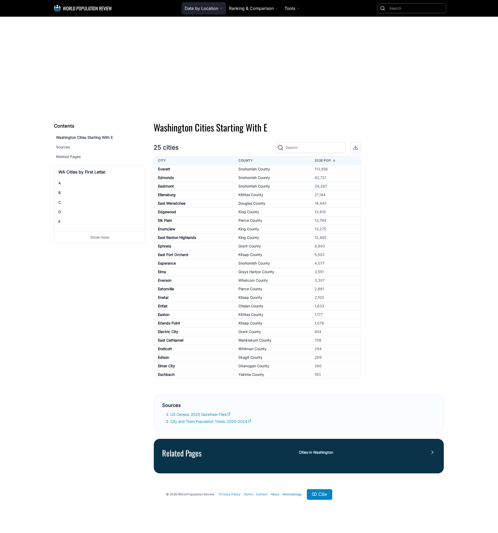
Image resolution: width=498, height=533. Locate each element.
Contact (262, 494)
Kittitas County (250, 194)
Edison (163, 357)
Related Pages (68, 156)
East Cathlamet (171, 340)
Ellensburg (167, 194)
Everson (164, 280)
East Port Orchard (173, 254)
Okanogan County (253, 366)
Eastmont (166, 186)
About (275, 494)
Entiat (163, 306)
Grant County (249, 246)
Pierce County (250, 220)
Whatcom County (253, 280)
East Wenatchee (171, 203)
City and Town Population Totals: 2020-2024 (208, 421)
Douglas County (251, 203)
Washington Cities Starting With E (84, 137)
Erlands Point (169, 323)
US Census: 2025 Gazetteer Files (198, 414)
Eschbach (166, 374)
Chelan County (250, 306)
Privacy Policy (229, 494)
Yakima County (251, 374)
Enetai (163, 297)
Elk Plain (165, 220)
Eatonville (166, 289)
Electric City (168, 331)
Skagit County (250, 357)
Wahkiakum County (254, 340)
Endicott (165, 349)
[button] (355, 147)
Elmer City (166, 366)
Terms (248, 494)
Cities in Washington (316, 452)
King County (248, 212)
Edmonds (166, 177)
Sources (63, 147)
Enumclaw (166, 229)
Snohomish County (254, 169)
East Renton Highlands (177, 237)
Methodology (292, 494)
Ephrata (164, 246)
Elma (162, 271)
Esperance (167, 263)
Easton (163, 314)
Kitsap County (250, 254)
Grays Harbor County (256, 271)
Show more (99, 237)
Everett (164, 169)
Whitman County (252, 349)
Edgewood (167, 212)
